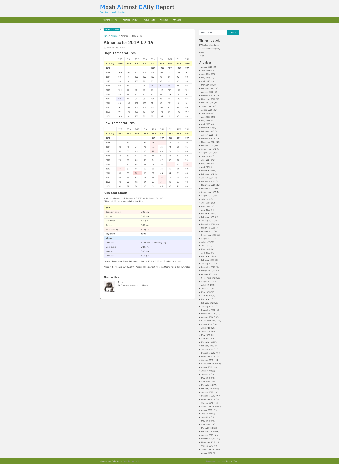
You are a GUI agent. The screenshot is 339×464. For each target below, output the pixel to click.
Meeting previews (130, 19)
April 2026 (205, 81)
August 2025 (206, 110)
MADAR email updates (208, 45)
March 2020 (206, 342)
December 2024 (208, 138)
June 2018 (205, 417)
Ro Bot (112, 48)
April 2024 (205, 167)
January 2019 (207, 392)
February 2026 (207, 88)
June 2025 (206, 117)
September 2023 (208, 192)
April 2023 (205, 210)
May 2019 (205, 378)
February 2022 (207, 260)
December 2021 (208, 267)
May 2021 (205, 292)
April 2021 (205, 296)
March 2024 (206, 170)
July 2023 (205, 199)
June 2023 (206, 203)
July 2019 (205, 371)
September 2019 (208, 363)
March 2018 (206, 428)
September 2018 (208, 406)
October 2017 (207, 446)
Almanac (177, 19)
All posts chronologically (209, 48)
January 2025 (207, 135)
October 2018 (207, 403)
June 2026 (206, 74)
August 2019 (206, 367)
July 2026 (205, 70)
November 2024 (208, 142)
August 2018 (206, 410)
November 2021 (208, 271)
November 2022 (208, 228)
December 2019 (208, 353)
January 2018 (207, 435)
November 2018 (208, 399)
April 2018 (205, 424)
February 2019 (207, 388)
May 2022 (205, 249)
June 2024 (206, 160)
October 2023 (207, 188)
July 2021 (205, 285)
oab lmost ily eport (137, 7)
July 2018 (205, 414)
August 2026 (206, 67)
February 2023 (207, 217)
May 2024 (205, 163)
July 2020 (205, 328)
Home (106, 36)
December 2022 (208, 224)
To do (201, 56)
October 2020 (207, 317)
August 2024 (206, 153)
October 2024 (207, 145)
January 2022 (207, 263)
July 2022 (205, 242)
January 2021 (207, 306)
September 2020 (208, 321)
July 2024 (205, 156)
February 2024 (207, 174)
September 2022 (208, 235)
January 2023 (207, 220)
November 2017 (208, 442)
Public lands (149, 19)
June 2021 (205, 288)
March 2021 (206, 299)
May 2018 (205, 421)
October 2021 (207, 274)
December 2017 (208, 439)
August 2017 (206, 453)
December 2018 (208, 396)
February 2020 (207, 346)
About (201, 52)
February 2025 (207, 131)
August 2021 (206, 281)
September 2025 (208, 106)
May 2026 (205, 78)
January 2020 (207, 349)
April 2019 (205, 381)
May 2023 (205, 206)
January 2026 (207, 92)
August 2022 (206, 238)
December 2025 (208, 95)
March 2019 (206, 385)
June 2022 (205, 246)
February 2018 (207, 431)
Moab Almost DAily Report (111, 461)
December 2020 (208, 310)
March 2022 (206, 256)
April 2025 (205, 124)
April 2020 (205, 338)
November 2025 (208, 99)
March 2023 (206, 213)
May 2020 (205, 335)
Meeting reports (110, 19)
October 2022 (207, 231)
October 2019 (207, 360)
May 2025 (205, 120)
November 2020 (208, 313)
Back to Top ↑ (232, 461)
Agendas (164, 19)
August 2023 (206, 195)
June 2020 (206, 331)
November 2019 (208, 356)
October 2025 (207, 103)
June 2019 (205, 374)
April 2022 (205, 253)
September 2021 (208, 278)
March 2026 (206, 85)
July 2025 (205, 113)
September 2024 (208, 149)
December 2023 (208, 181)
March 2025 (206, 128)
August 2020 (206, 324)
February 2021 (207, 303)
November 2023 (208, 185)
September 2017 (208, 449)
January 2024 (207, 178)
